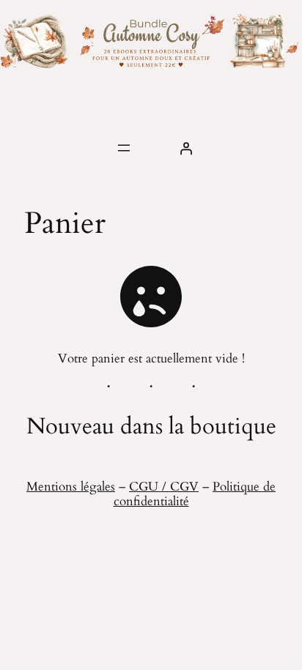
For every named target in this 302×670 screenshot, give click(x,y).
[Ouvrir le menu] (124, 148)
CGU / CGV (164, 486)
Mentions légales (70, 486)
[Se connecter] (186, 148)
